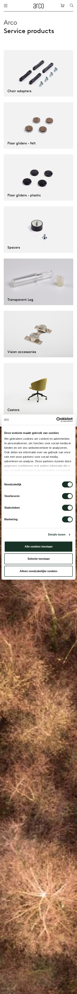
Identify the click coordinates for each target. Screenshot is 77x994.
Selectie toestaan (38, 558)
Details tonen (56, 534)
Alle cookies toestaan (39, 546)
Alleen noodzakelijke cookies (38, 571)
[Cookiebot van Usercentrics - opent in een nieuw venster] (56, 419)
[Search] (71, 5)
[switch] (67, 496)
